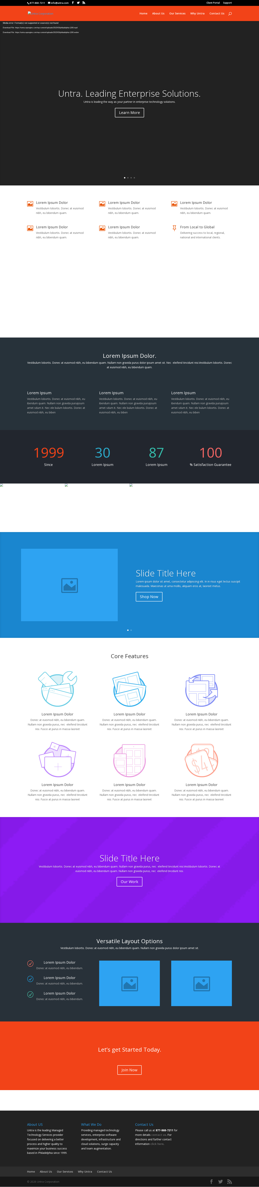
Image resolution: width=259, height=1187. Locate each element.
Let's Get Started (129, 317)
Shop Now (149, 596)
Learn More (129, 112)
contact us (158, 1135)
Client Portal (213, 3)
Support (227, 3)
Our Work (129, 881)
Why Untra (197, 13)
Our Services (177, 13)
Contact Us (217, 13)
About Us (158, 13)
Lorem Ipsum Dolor (129, 714)
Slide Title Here (166, 573)
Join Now (129, 1069)
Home (143, 13)
